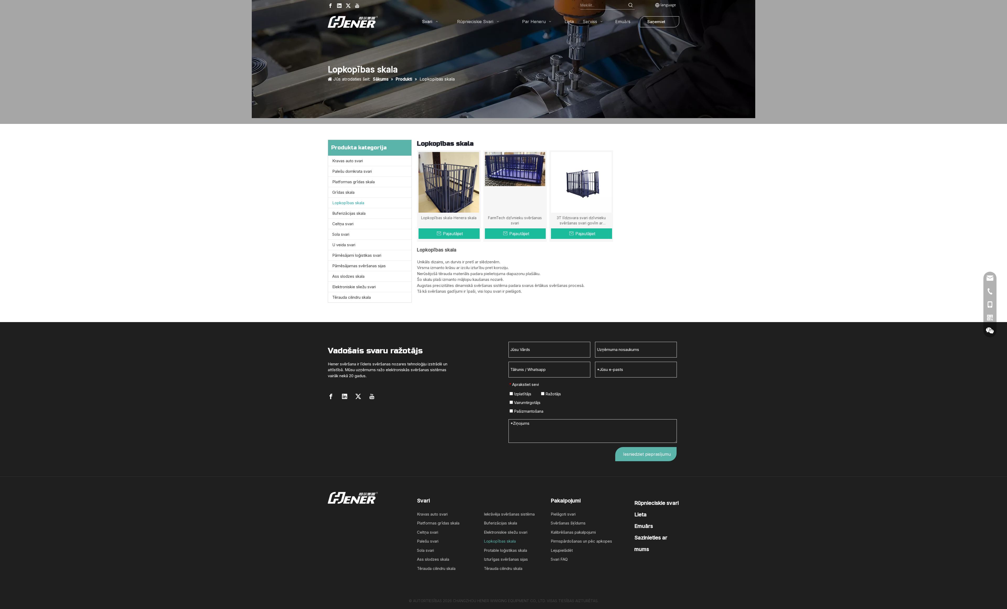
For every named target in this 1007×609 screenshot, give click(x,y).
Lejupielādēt (562, 550)
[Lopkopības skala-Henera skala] (449, 182)
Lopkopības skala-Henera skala (448, 218)
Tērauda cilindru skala (351, 297)
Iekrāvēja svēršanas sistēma (509, 514)
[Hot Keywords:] (631, 5)
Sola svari (340, 234)
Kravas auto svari (347, 160)
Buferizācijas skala (349, 213)
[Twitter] (348, 6)
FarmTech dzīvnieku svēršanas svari (515, 220)
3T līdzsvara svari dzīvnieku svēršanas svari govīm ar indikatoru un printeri (581, 221)
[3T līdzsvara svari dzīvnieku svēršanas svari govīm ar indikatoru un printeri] (581, 182)
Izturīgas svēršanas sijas (506, 559)
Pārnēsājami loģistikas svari (356, 255)
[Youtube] (357, 6)
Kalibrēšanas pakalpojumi (573, 532)
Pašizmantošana (528, 411)
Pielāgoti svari (563, 514)
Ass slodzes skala (348, 276)
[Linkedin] (339, 6)
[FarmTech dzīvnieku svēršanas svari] (515, 168)
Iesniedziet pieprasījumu (647, 454)
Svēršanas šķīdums (568, 523)
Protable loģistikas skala (505, 550)
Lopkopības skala (348, 202)
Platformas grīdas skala (353, 181)
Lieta (640, 514)
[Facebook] (330, 6)
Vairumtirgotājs (526, 402)
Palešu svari (427, 541)
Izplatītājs (522, 393)
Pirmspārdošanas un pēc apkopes (581, 541)
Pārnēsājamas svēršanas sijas (359, 265)
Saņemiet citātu (656, 23)
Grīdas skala (343, 192)
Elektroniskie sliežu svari (354, 286)
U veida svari (343, 244)
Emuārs (643, 526)
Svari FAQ (559, 559)
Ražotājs (552, 393)
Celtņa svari (342, 223)
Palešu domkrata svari (352, 171)
